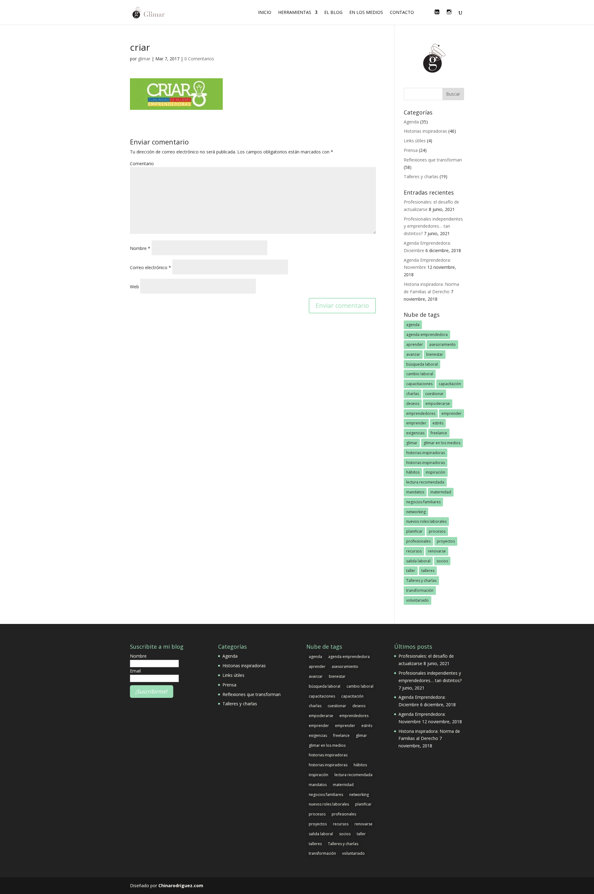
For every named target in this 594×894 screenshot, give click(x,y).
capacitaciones (419, 383)
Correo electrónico (150, 267)
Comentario (142, 163)
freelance (439, 433)
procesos (437, 531)
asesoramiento (442, 344)
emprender (451, 413)
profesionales (418, 541)
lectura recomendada (425, 482)
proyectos (446, 541)
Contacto (402, 12)
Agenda (411, 122)
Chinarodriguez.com (180, 885)
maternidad (440, 492)
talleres (427, 570)
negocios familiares (423, 502)
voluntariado (417, 600)
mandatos (415, 492)
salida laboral (418, 561)
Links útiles (415, 141)
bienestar (434, 354)
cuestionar (434, 393)
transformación (419, 590)
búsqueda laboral (422, 364)
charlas (412, 393)
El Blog (333, 12)
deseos (412, 403)
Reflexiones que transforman (433, 160)
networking (416, 511)
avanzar (413, 354)
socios (442, 561)
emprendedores (420, 413)
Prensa (411, 150)
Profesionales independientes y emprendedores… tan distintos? (433, 226)
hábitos (413, 472)
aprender (414, 344)
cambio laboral (419, 373)
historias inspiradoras (425, 452)
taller (410, 570)
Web (134, 287)
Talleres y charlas (421, 176)
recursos (414, 551)
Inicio (264, 12)
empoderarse (437, 403)
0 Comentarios (199, 59)
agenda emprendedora (427, 334)
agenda (413, 324)
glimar (144, 59)
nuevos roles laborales (426, 521)
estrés (438, 423)
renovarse (437, 551)
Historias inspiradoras (425, 131)
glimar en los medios (442, 442)
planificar (414, 531)
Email (135, 671)
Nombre (140, 248)
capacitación (450, 383)
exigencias (415, 433)
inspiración (435, 472)
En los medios (366, 12)
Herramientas (294, 12)
